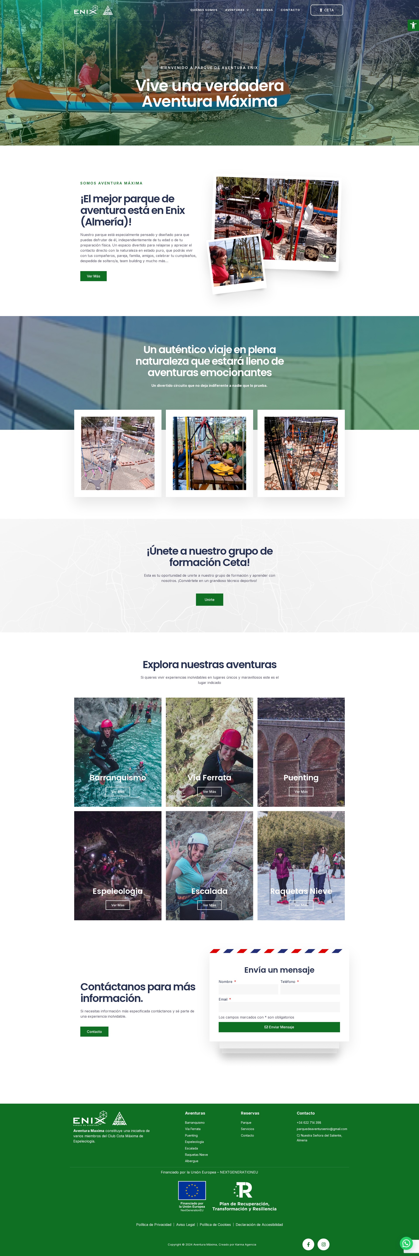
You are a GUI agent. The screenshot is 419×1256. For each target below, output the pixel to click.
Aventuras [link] (235, 10)
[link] (413, 25)
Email (223, 999)
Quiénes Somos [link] (204, 10)
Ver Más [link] (117, 792)
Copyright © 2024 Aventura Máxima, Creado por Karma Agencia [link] (212, 1244)
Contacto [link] (290, 10)
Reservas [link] (264, 10)
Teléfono (288, 981)
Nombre (226, 981)
